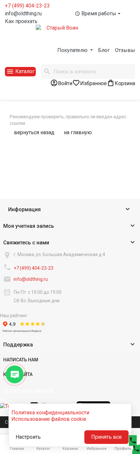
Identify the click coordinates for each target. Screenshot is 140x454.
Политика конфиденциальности (50, 412)
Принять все (106, 437)
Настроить (28, 437)
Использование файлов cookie (48, 419)
